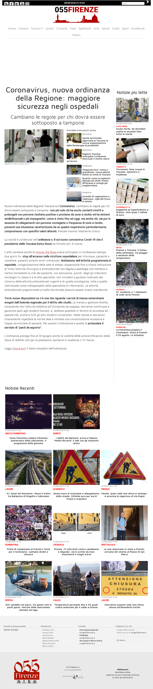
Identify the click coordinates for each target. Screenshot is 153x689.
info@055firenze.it (87, 632)
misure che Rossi (46, 252)
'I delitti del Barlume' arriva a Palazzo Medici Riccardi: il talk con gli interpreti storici (76, 441)
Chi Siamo (121, 640)
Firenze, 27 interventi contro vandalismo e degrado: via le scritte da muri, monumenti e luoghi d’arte (76, 552)
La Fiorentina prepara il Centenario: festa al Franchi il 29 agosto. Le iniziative (131, 332)
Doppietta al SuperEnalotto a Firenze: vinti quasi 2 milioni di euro (132, 212)
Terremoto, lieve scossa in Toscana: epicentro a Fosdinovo (130, 172)
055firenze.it (122, 669)
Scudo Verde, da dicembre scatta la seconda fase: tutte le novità (131, 131)
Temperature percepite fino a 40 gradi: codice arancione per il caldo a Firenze (76, 606)
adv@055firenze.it (87, 638)
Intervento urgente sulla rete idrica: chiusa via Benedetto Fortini (124, 606)
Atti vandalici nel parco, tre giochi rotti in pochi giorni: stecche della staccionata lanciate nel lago (28, 607)
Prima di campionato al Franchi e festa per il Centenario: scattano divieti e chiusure (28, 552)
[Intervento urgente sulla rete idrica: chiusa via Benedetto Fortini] (124, 578)
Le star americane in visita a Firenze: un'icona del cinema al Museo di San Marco (124, 552)
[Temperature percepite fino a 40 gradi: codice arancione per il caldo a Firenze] (76, 578)
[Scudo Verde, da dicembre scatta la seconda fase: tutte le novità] (132, 110)
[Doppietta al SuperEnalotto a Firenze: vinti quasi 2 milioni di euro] (132, 191)
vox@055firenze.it (87, 643)
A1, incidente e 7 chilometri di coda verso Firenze (131, 293)
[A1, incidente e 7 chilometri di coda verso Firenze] (131, 273)
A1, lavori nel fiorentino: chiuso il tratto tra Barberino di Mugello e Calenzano (28, 494)
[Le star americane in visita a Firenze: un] (124, 522)
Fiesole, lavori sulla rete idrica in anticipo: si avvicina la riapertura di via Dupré (124, 494)
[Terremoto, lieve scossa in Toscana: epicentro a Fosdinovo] (132, 150)
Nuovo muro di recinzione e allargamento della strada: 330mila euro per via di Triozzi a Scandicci (76, 496)
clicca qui (19, 348)
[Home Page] (76, 14)
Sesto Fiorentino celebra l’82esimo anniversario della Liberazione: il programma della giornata (29, 441)
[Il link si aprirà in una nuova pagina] (78, 676)
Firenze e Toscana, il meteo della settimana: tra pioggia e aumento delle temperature (131, 254)
